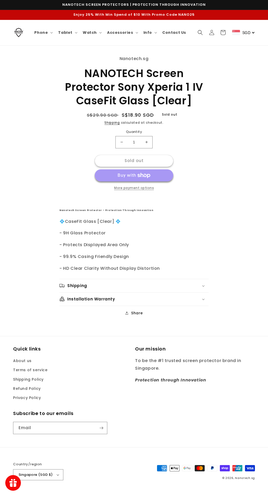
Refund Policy (27, 388)
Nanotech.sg (245, 478)
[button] (43, 32)
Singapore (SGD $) (36, 474)
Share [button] (137, 313)
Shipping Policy (28, 379)
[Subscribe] (101, 428)
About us (22, 360)
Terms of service (30, 370)
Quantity (134, 131)
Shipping (112, 122)
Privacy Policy (27, 397)
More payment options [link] (134, 188)
